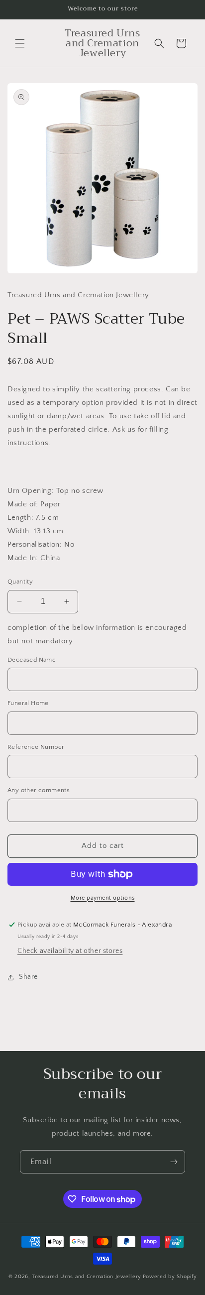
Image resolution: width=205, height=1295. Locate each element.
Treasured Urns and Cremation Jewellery (86, 1277)
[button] (20, 43)
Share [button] (28, 977)
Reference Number (35, 746)
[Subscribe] (174, 1162)
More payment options (103, 898)
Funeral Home (28, 703)
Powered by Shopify (170, 1277)
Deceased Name (31, 659)
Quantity (20, 581)
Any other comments (38, 790)
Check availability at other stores (69, 951)
